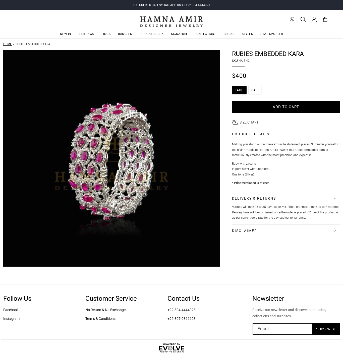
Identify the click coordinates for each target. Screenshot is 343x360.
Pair (255, 90)
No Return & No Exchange (105, 310)
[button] (303, 19)
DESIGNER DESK (152, 34)
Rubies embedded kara (33, 44)
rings (106, 34)
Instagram (11, 319)
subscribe (326, 329)
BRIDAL (229, 34)
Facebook (11, 310)
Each (239, 90)
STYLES (247, 34)
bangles (125, 34)
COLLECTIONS (206, 34)
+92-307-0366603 (181, 319)
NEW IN (65, 34)
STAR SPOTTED (271, 34)
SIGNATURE (179, 34)
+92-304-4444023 (181, 310)
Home (7, 44)
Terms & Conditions (100, 319)
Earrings (86, 34)
